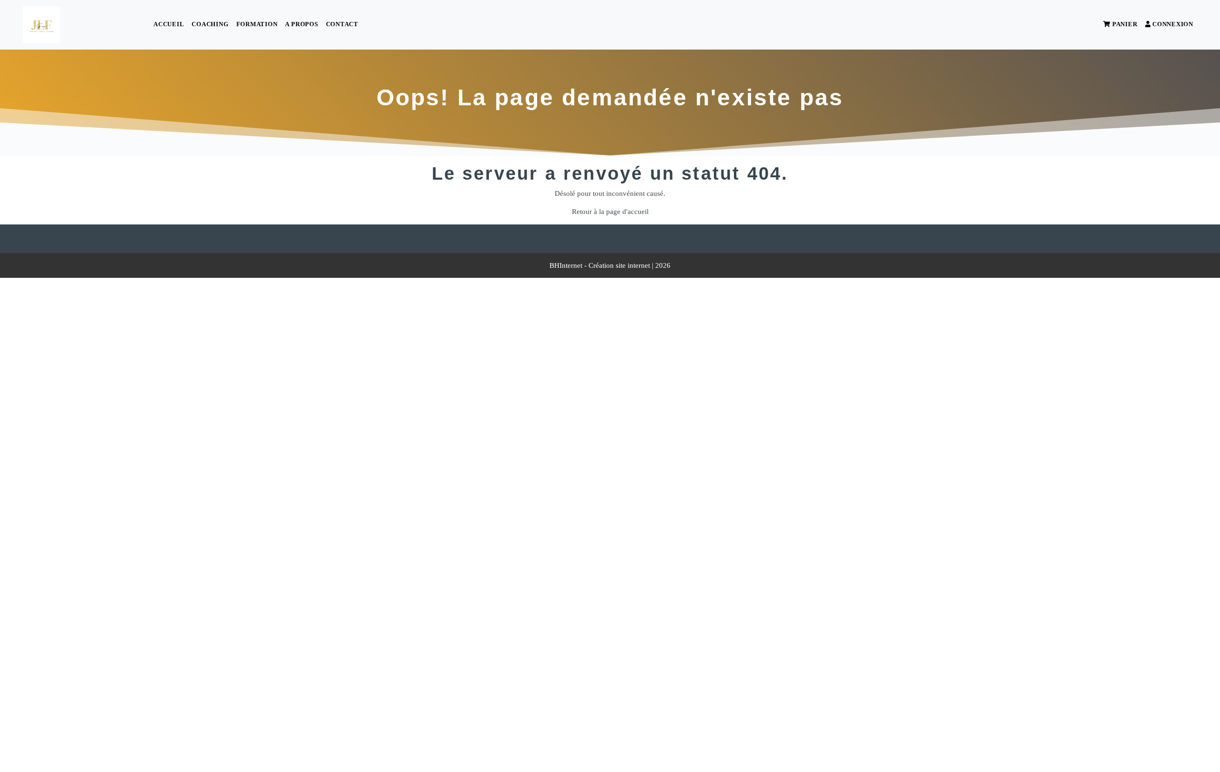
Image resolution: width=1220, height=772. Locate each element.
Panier (1123, 24)
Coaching (210, 24)
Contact (342, 24)
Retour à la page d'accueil (610, 211)
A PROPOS (301, 24)
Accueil (168, 24)
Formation (257, 24)
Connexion (1171, 24)
